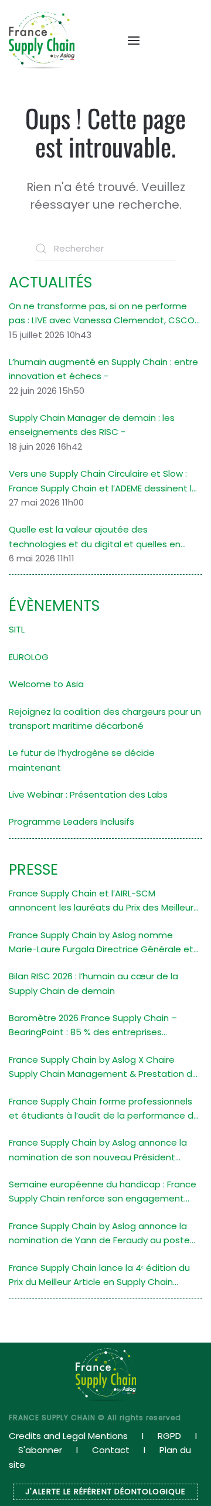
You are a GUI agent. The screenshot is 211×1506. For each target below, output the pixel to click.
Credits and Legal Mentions (68, 1436)
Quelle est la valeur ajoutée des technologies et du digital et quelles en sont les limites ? (95, 537)
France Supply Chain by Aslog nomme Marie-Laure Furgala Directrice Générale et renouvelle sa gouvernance (101, 943)
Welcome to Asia (46, 684)
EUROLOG (29, 657)
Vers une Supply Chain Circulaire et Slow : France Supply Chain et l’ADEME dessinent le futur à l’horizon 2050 (103, 481)
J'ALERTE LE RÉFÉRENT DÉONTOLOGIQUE (105, 1491)
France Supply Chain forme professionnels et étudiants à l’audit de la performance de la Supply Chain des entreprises (104, 1109)
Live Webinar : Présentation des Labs (88, 794)
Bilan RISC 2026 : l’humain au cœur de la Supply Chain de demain (93, 983)
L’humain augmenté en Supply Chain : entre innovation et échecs (103, 369)
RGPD (169, 1436)
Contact (111, 1450)
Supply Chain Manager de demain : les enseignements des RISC (92, 424)
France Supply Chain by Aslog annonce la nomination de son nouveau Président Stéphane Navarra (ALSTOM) (98, 1150)
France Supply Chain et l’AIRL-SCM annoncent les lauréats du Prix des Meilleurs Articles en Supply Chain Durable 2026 (103, 901)
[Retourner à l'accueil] (41, 40)
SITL (17, 629)
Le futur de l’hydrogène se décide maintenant (82, 760)
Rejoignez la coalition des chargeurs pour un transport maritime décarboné (105, 718)
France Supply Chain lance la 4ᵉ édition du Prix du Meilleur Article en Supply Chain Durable (99, 1275)
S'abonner (40, 1450)
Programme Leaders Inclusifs (71, 821)
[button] (127, 40)
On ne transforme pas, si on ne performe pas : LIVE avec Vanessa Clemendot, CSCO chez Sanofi (102, 314)
